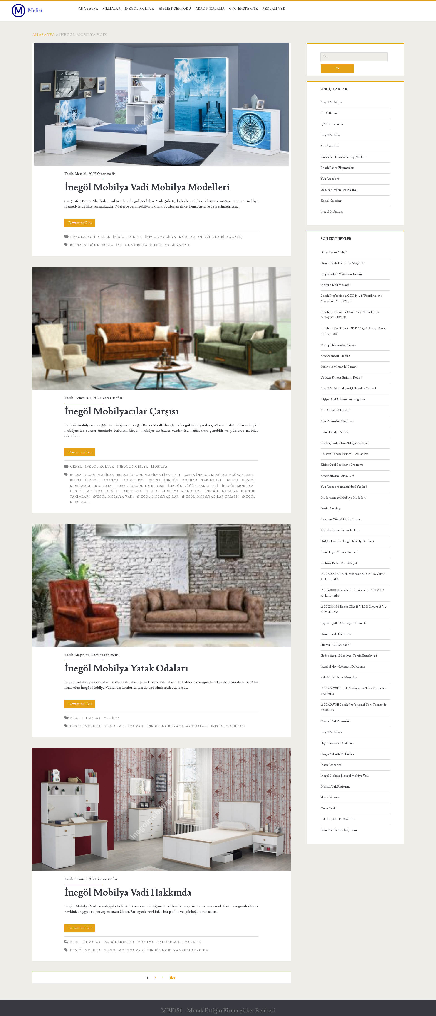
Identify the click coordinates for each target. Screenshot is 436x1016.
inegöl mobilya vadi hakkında (177, 950)
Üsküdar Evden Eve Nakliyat (339, 190)
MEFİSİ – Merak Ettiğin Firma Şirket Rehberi (218, 1010)
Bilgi (75, 718)
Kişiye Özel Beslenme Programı (342, 465)
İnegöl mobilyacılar (158, 497)
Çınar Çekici (329, 808)
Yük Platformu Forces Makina (340, 530)
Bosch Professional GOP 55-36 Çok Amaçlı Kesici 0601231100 (353, 331)
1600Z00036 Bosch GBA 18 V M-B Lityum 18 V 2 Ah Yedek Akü (353, 609)
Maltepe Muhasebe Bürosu (338, 345)
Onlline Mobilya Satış (220, 237)
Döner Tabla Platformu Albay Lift (342, 263)
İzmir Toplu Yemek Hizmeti (339, 552)
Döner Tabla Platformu (336, 634)
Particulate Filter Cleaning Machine (344, 157)
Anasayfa (43, 34)
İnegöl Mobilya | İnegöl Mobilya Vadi (345, 776)
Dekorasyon (82, 237)
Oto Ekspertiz (243, 8)
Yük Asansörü (330, 146)
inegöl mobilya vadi (170, 245)
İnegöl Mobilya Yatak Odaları (161, 585)
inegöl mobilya (131, 245)
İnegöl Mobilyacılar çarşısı (210, 497)
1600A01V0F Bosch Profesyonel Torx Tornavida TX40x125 (353, 691)
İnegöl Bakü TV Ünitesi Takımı (341, 274)
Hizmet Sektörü (175, 8)
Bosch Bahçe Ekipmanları (337, 168)
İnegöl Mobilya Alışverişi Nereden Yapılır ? (348, 388)
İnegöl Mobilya (160, 237)
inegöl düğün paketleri (193, 486)
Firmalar (111, 8)
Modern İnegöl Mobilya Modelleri (343, 497)
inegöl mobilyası (228, 726)
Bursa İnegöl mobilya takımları (185, 480)
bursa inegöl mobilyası (140, 486)
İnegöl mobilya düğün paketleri (105, 491)
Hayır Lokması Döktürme (337, 743)
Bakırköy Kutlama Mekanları (339, 677)
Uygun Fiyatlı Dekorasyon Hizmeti (343, 623)
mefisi (111, 173)
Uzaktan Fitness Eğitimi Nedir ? (341, 377)
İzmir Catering (330, 508)
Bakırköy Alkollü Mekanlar (338, 819)
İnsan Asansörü (331, 765)
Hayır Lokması (330, 797)
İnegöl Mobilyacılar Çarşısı (161, 328)
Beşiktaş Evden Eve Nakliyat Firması (344, 443)
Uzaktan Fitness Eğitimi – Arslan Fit (344, 454)
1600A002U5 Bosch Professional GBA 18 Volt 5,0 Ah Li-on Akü (353, 576)
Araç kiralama (210, 8)
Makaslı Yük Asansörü (335, 721)
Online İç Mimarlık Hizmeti (339, 367)
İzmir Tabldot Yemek (334, 432)
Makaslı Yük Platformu (335, 786)
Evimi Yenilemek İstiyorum (339, 830)
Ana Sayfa (88, 8)
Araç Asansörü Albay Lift (337, 421)
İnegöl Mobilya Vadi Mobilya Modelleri (161, 104)
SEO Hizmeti (330, 113)
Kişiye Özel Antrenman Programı (343, 399)
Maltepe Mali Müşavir (335, 285)
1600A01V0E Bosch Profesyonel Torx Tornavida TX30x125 (353, 707)
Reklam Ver (273, 8)
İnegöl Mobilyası (332, 102)
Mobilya (187, 237)
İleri (173, 978)
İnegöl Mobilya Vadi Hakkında (161, 809)
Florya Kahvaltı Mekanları (337, 754)
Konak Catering (331, 201)
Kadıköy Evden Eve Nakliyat (339, 563)
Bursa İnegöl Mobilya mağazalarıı (218, 475)
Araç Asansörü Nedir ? (335, 356)
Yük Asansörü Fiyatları (335, 410)
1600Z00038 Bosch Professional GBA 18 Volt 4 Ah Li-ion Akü (352, 592)
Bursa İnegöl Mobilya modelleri (107, 480)
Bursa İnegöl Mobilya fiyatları (149, 475)
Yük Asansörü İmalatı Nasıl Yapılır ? (344, 487)
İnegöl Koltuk (139, 8)
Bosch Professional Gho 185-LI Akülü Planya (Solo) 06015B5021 (350, 314)
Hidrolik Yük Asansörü (336, 645)
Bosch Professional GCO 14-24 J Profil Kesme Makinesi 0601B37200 (351, 298)
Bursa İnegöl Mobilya (91, 245)
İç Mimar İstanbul (332, 124)
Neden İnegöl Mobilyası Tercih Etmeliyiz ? (349, 656)
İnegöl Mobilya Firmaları (173, 491)
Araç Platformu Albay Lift (337, 476)
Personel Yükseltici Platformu (340, 519)
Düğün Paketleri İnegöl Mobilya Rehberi (347, 541)
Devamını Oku (81, 223)
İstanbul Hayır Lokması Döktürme (343, 666)
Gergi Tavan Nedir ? (334, 252)
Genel (104, 237)
